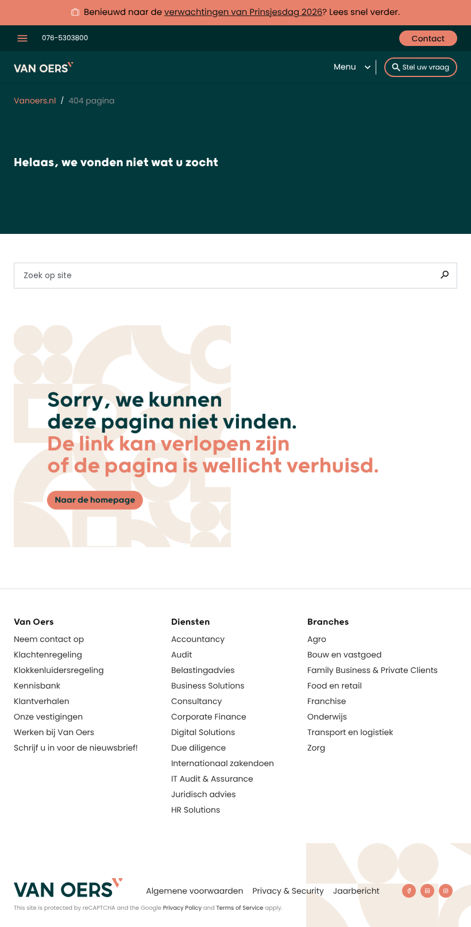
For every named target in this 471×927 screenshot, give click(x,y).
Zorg (316, 747)
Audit (181, 654)
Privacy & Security (287, 891)
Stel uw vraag (426, 67)
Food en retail (334, 685)
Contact (428, 38)
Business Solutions (208, 685)
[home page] (68, 887)
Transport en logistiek (350, 732)
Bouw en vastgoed (344, 654)
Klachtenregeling (48, 654)
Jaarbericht (356, 891)
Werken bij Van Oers (54, 732)
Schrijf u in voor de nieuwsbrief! (76, 747)
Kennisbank (37, 685)
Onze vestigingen (48, 716)
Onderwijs (327, 716)
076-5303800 (65, 38)
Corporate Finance (208, 716)
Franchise (326, 701)
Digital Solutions (203, 732)
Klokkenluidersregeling (59, 670)
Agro (316, 639)
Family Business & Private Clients (372, 670)
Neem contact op (49, 639)
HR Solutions (195, 810)
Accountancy (198, 639)
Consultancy (196, 701)
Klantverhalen (42, 701)
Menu (345, 66)
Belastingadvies (203, 670)
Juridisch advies (203, 794)
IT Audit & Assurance (212, 778)
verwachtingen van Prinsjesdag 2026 (243, 12)
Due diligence (198, 747)
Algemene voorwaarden (194, 891)
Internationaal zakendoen (222, 763)
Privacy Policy (182, 907)
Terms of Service (239, 907)
